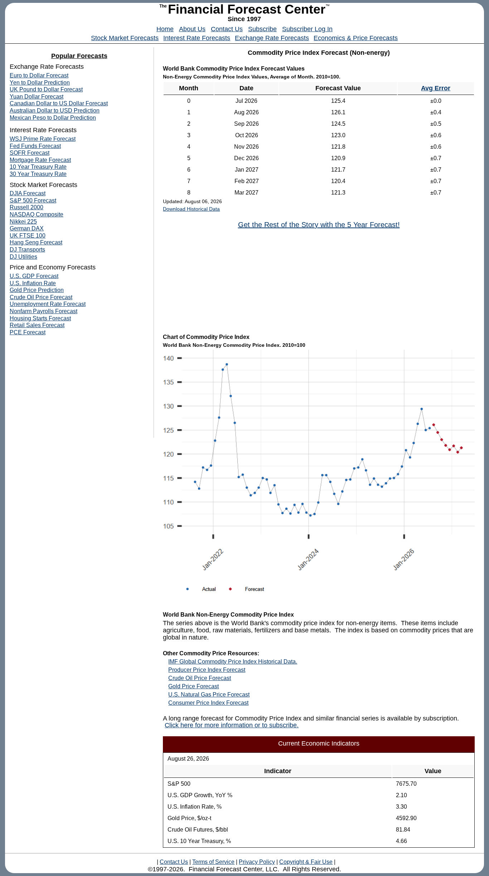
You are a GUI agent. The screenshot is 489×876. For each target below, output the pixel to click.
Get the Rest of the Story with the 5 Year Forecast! (319, 225)
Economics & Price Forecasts (356, 38)
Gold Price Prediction (37, 290)
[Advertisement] (319, 280)
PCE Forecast (27, 332)
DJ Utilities (23, 257)
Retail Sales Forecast (37, 325)
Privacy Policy (257, 862)
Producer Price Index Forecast (206, 670)
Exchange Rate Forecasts (272, 38)
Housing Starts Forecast (40, 318)
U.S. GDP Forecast (34, 276)
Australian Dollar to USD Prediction (55, 110)
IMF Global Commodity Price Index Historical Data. (232, 662)
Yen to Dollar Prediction (40, 83)
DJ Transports (27, 249)
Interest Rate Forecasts (196, 38)
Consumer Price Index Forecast (208, 703)
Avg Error (435, 88)
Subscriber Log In (307, 29)
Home (165, 29)
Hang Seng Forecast (36, 242)
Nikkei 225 (23, 222)
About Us (192, 29)
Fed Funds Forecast (35, 146)
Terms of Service (213, 862)
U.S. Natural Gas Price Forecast (209, 694)
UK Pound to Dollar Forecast (46, 89)
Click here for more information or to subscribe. (232, 725)
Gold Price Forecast (193, 686)
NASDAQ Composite (36, 214)
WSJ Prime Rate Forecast (43, 139)
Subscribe (262, 29)
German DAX (27, 228)
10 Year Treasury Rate (38, 167)
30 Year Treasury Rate (38, 174)
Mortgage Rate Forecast (40, 160)
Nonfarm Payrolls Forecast (43, 311)
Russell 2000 (26, 207)
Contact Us (227, 29)
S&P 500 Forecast (33, 200)
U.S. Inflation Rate (33, 283)
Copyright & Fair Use (306, 862)
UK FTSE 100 (27, 236)
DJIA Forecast (27, 193)
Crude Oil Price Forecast (199, 678)
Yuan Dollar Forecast (36, 97)
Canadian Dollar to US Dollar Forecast (59, 103)
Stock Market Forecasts (125, 38)
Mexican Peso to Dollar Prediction (53, 118)
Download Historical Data (191, 209)
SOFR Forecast (29, 153)
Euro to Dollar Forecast (39, 75)
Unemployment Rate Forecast (48, 304)
